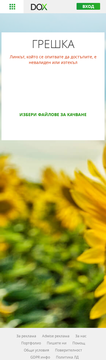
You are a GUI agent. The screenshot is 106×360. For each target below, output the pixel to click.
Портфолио (31, 343)
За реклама (26, 335)
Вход (88, 6)
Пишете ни (57, 343)
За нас (81, 335)
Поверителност (68, 350)
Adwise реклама (55, 335)
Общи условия (36, 350)
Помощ (78, 343)
